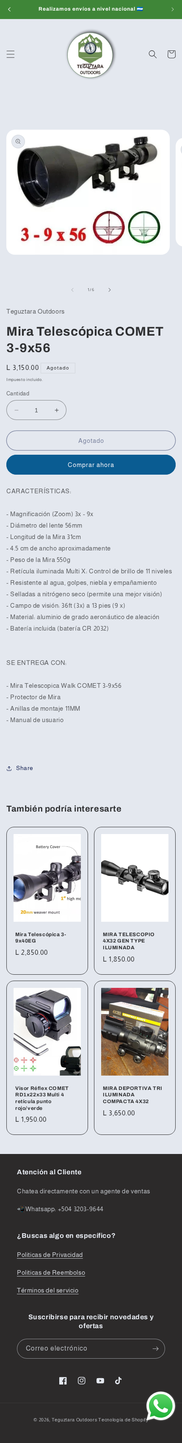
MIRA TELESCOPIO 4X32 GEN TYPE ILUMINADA (129, 941)
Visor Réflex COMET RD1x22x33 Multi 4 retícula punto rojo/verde (42, 1098)
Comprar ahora (91, 464)
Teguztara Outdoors (74, 1419)
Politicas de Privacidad (50, 1254)
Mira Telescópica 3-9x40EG (40, 937)
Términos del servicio (48, 1290)
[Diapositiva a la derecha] (109, 290)
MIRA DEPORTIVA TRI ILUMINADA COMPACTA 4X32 (133, 1094)
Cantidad (17, 393)
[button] (10, 54)
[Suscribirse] (155, 1349)
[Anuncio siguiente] (172, 9)
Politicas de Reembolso (51, 1272)
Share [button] (24, 768)
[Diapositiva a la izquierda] (72, 290)
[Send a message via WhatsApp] (161, 1406)
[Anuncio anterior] (9, 9)
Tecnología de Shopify (123, 1419)
